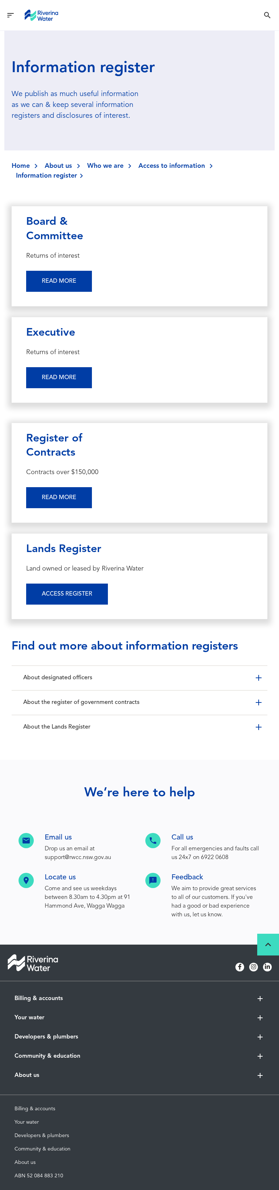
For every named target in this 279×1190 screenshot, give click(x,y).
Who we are (105, 166)
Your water (27, 1122)
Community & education (42, 1149)
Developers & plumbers (42, 1135)
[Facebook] (239, 967)
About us (58, 166)
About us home (32, 1091)
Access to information (171, 166)
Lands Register (63, 549)
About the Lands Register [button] (56, 727)
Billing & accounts (35, 1108)
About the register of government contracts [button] (81, 702)
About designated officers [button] (57, 678)
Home (21, 166)
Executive (50, 332)
